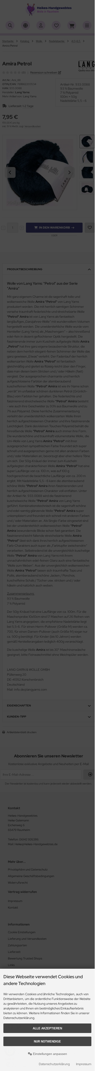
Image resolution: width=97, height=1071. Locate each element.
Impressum (83, 1064)
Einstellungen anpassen (49, 1054)
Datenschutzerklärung (54, 1064)
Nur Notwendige (47, 1041)
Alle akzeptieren (47, 1028)
